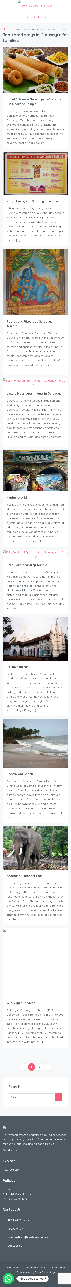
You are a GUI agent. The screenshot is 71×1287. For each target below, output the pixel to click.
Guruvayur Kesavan (21, 1003)
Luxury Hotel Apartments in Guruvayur (35, 393)
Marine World (17, 497)
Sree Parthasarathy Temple (27, 565)
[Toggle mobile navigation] (5, 5)
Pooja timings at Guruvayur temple (32, 201)
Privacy (7, 1189)
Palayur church (17, 667)
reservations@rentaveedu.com (29, 1237)
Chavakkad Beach (20, 774)
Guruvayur (12, 1170)
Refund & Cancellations (17, 1194)
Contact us (15, 1245)
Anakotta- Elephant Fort (25, 876)
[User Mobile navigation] (66, 5)
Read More (10, 1150)
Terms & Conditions (15, 1198)
